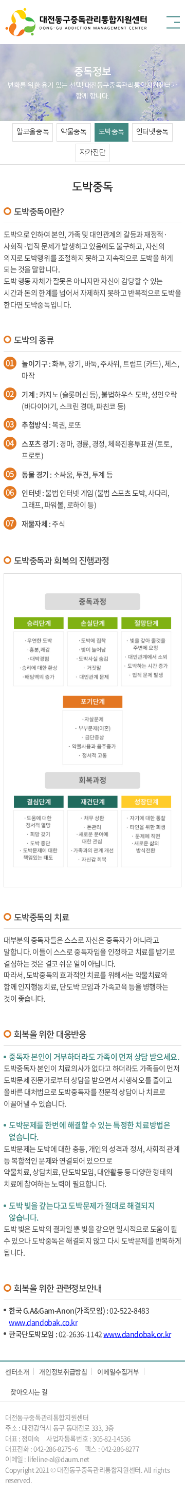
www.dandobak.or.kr (137, 1334)
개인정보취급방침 (63, 1371)
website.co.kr (89, 1480)
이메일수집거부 (118, 1371)
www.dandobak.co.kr (43, 1322)
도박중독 (111, 132)
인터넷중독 (152, 132)
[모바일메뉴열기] (173, 22)
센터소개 (17, 1371)
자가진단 (92, 152)
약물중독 (73, 132)
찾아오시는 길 (28, 1391)
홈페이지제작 (51, 1480)
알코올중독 (32, 132)
